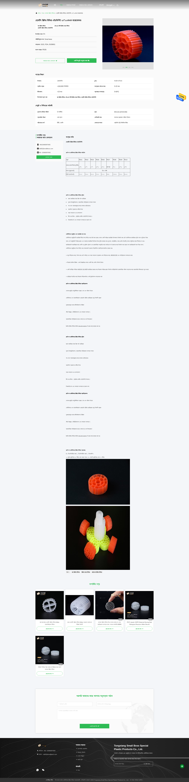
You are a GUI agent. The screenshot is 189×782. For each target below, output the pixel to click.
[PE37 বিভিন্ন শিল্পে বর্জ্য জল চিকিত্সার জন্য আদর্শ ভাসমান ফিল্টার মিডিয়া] (49, 650)
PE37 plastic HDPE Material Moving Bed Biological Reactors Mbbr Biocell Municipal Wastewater (139, 623)
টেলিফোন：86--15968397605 (46, 750)
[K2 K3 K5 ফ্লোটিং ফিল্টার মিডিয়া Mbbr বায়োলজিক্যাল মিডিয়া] (49, 605)
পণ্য (61, 5)
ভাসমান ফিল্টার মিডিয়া (50, 13)
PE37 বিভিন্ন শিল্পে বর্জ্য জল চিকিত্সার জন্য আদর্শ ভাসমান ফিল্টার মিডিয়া (49, 668)
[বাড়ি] (43, 5)
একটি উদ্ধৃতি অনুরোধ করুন (81, 60)
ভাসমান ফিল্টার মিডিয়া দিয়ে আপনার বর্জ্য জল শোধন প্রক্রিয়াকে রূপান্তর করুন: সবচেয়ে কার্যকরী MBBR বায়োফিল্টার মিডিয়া (109, 623)
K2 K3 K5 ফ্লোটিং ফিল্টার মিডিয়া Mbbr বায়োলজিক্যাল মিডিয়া (49, 623)
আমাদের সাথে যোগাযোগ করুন (85, 6)
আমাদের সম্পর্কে (70, 5)
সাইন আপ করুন (148, 764)
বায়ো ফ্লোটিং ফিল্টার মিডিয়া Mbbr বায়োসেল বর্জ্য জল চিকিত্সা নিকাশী (79, 623)
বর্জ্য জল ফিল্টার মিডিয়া (97, 572)
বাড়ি (55, 5)
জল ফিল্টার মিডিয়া (76, 572)
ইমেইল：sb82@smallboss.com (47, 754)
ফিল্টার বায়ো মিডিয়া (86, 572)
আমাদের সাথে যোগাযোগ (49, 61)
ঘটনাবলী (101, 5)
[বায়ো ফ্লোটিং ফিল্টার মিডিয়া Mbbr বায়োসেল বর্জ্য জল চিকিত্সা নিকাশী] (79, 605)
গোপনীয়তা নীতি (49, 780)
